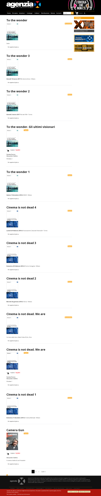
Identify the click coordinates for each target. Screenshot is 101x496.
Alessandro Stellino (12, 156)
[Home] (23, 5)
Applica (72, 13)
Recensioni (68, 23)
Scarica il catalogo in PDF (81, 31)
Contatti (58, 13)
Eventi (70, 59)
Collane (36, 13)
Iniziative (22, 13)
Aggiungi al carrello (8, 150)
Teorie (26, 130)
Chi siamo (15, 13)
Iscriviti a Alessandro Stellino (7, 475)
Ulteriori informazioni (84, 491)
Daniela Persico (10, 154)
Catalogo (29, 13)
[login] (84, 13)
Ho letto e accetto (73, 491)
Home (9, 13)
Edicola (53, 13)
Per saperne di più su (13, 47)
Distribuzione (45, 13)
